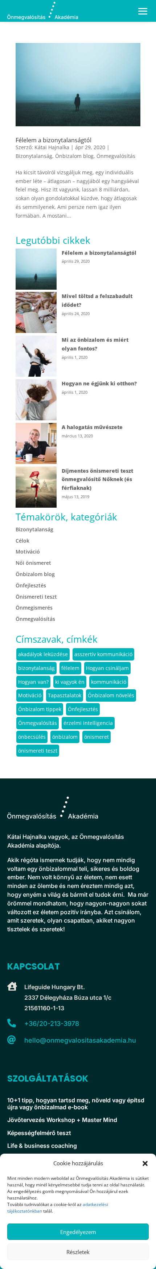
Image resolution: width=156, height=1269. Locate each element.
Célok (22, 540)
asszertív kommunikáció (103, 654)
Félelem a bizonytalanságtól (53, 140)
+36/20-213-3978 (51, 1023)
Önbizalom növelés (111, 695)
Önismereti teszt (36, 596)
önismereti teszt (37, 750)
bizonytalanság (36, 668)
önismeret (96, 736)
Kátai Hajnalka (51, 147)
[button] (145, 1163)
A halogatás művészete (92, 427)
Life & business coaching (42, 1145)
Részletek (78, 1252)
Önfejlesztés (31, 585)
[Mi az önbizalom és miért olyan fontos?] (36, 357)
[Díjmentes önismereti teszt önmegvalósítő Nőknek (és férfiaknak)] (36, 488)
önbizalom (65, 736)
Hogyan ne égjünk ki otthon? (99, 383)
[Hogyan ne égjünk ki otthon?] (36, 401)
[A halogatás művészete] (36, 445)
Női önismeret (33, 562)
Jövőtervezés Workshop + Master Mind (62, 1120)
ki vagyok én (70, 681)
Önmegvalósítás (116, 155)
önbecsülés (32, 736)
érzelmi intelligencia (88, 722)
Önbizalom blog (74, 155)
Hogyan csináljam (107, 668)
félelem (70, 668)
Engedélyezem (78, 1232)
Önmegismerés (34, 607)
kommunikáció (108, 681)
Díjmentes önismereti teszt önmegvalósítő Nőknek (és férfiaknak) (97, 479)
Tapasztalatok (64, 695)
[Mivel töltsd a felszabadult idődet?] (36, 314)
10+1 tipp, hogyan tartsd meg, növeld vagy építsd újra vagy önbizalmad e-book (75, 1104)
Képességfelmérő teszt (39, 1133)
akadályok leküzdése (43, 654)
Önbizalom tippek (39, 709)
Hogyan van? (33, 681)
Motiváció (28, 551)
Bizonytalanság (34, 155)
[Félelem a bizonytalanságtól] (36, 270)
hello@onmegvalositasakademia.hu (80, 1040)
